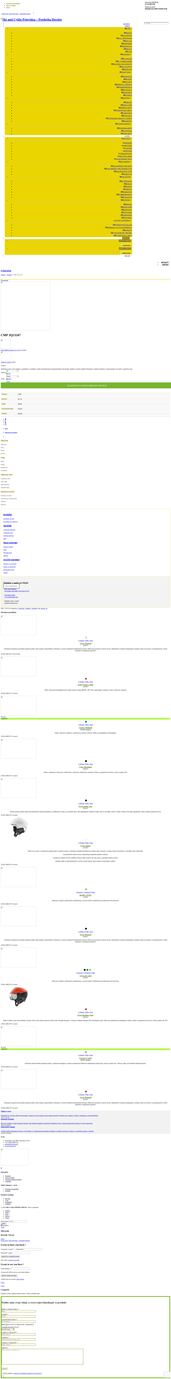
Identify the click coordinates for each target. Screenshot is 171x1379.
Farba (2, 379)
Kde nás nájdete (6, 1125)
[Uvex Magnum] (85, 749)
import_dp (44, 608)
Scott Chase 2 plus (85, 685)
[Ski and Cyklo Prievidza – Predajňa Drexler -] (15, 13)
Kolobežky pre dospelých (10, 521)
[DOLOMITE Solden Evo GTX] (6, 348)
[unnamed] (4, 280)
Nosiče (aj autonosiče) (9, 567)
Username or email (7, 1249)
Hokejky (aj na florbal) (9, 564)
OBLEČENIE (7, 526)
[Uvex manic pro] (85, 788)
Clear (8, 381)
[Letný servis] (126, 244)
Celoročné (6, 270)
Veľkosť (3, 372)
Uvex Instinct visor (85, 1015)
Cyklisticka (86, 892)
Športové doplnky (8, 547)
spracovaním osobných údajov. (28, 1373)
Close (2, 1227)
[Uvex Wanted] (85, 625)
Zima (91, 640)
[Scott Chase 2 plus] (85, 667)
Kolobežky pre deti (8, 518)
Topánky (27, 608)
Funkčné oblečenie (8, 535)
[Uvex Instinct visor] (85, 997)
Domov (3, 275)
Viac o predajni (11, 586)
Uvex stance (85, 846)
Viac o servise (5, 1117)
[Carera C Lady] (85, 1036)
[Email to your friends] (5, 424)
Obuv (4, 538)
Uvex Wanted (85, 643)
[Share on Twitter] (5, 419)
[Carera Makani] (85, 706)
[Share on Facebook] (5, 421)
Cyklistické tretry (8, 533)
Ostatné (5, 572)
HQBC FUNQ (85, 895)
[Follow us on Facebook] (1, 1168)
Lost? (10, 1253)
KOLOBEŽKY (7, 514)
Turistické (34, 608)
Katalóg (9, 275)
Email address (6, 1268)
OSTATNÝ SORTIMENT (11, 560)
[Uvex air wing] (85, 958)
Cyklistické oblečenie (9, 530)
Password (4, 1253)
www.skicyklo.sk (10, 1146)
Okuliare (5, 555)
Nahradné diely (7, 552)
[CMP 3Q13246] (6, 360)
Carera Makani (85, 727)
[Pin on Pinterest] (5, 423)
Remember (20, 1249)
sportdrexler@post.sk (11, 1144)
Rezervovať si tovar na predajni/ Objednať (87, 385)
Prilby (5, 550)
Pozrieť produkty (6, 1133)
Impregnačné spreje (8, 570)
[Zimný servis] (126, 252)
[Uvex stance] (85, 828)
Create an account (13, 1260)
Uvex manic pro (85, 806)
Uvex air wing (85, 976)
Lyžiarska (81, 640)
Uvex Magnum (85, 767)
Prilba (87, 640)
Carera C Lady (85, 1058)
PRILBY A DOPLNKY (10, 543)
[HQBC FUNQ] (85, 877)
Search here (4, 1221)
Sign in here (20, 1279)
